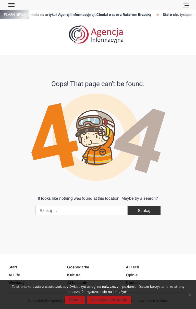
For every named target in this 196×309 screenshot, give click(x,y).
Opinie (132, 275)
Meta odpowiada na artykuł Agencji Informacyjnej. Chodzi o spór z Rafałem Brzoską (79, 14)
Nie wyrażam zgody (109, 300)
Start (12, 267)
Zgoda (75, 300)
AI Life (14, 275)
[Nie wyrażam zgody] (189, 294)
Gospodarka (78, 267)
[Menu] (11, 5)
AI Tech (132, 267)
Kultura (73, 275)
